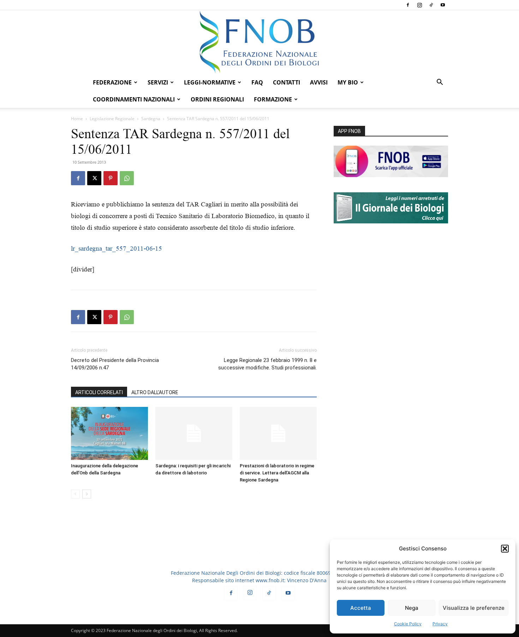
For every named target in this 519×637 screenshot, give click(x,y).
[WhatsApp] (127, 178)
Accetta (360, 607)
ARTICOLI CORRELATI (99, 392)
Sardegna (150, 119)
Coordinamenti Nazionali (134, 99)
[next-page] (86, 494)
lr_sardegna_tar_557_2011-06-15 (116, 248)
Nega (411, 607)
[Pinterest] (110, 178)
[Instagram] (419, 5)
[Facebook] (407, 5)
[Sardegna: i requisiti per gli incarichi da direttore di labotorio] (193, 433)
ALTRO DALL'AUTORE (154, 392)
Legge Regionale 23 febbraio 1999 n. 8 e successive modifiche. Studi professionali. (267, 364)
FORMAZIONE (273, 99)
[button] (504, 548)
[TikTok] (431, 5)
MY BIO (348, 82)
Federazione (112, 82)
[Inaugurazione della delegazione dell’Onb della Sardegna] (109, 433)
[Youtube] (442, 5)
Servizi (158, 82)
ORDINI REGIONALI (217, 99)
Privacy (440, 623)
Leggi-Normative (209, 82)
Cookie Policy (408, 623)
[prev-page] (75, 494)
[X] (94, 178)
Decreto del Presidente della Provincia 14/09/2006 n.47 (115, 364)
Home (77, 119)
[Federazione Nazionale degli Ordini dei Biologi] (259, 42)
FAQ (257, 82)
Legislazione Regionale (112, 119)
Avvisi (319, 82)
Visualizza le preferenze (474, 607)
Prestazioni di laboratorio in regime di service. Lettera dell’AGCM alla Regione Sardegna (277, 473)
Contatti (286, 82)
